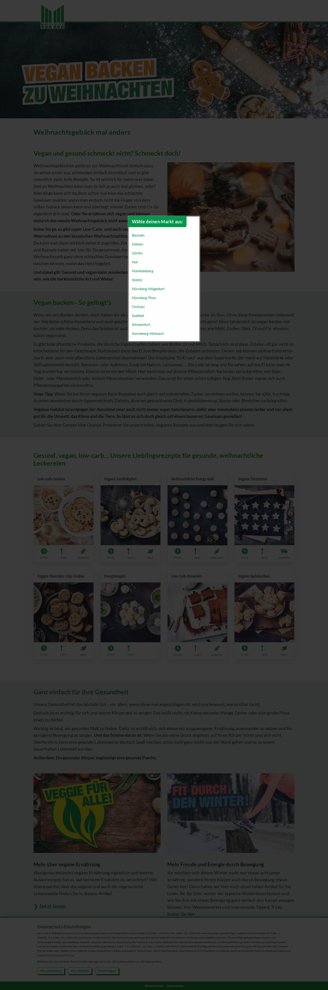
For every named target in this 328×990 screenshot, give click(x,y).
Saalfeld (138, 315)
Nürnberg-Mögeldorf (148, 289)
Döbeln (137, 244)
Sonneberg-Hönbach (148, 333)
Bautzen (138, 235)
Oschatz (138, 306)
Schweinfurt (141, 324)
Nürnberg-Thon (144, 297)
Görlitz (137, 253)
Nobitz (137, 280)
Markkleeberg (142, 271)
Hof (135, 262)
